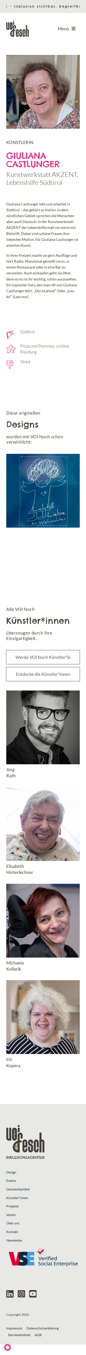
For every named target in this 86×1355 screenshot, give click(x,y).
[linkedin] (10, 1294)
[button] (7, 1347)
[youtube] (33, 1294)
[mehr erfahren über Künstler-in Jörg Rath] (43, 734)
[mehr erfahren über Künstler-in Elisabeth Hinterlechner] (43, 831)
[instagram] (21, 1294)
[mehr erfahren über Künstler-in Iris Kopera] (43, 1024)
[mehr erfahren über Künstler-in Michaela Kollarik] (43, 928)
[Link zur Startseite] (43, 1142)
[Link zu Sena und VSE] (43, 1257)
